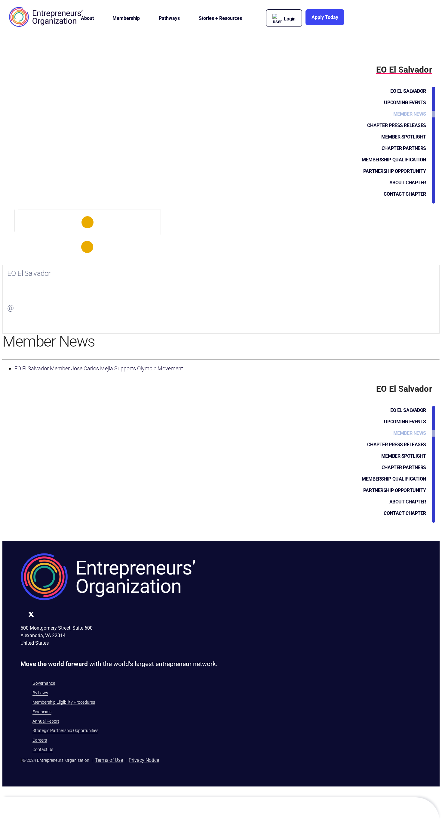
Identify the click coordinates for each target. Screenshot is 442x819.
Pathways (169, 18)
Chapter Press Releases (396, 125)
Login (290, 19)
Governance (43, 683)
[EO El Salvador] (88, 222)
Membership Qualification (394, 160)
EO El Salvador (408, 91)
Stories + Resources (220, 18)
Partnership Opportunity (394, 171)
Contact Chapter (405, 194)
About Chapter (407, 182)
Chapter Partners (404, 148)
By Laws (40, 692)
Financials (41, 711)
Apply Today (325, 17)
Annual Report (45, 721)
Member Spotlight (403, 137)
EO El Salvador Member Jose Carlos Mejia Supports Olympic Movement (98, 368)
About (87, 18)
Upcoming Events (405, 102)
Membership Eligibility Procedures (63, 702)
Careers (39, 740)
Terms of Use (109, 760)
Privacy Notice (144, 760)
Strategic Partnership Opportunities (65, 730)
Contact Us (42, 749)
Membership (126, 18)
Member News (409, 114)
